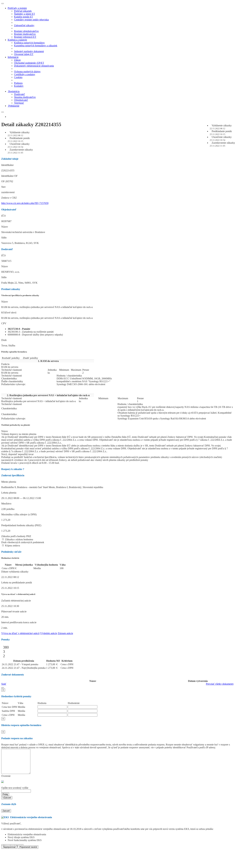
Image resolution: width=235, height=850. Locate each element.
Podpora (18, 83)
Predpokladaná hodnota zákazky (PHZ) (21, 525)
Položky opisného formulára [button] (14, 352)
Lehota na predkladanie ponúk (16, 582)
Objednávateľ (21, 100)
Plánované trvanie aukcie (14, 611)
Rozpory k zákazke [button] (12, 469)
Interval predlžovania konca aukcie (18, 622)
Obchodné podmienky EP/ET (29, 62)
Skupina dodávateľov (25, 97)
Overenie (6, 776)
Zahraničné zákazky (24, 25)
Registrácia (14, 91)
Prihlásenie (13, 105)
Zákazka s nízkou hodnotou (18, 539)
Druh (4, 340)
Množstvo (6, 503)
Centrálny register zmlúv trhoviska (31, 19)
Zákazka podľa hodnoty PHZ (16, 536)
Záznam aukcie (65, 633)
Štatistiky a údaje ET (24, 13)
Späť (3, 683)
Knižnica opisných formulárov (29, 42)
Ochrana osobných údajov (27, 71)
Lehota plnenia (8, 492)
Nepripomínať (9, 847)
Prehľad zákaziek (23, 11)
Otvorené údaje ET (23, 54)
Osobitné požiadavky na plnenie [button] (15, 425)
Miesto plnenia (8, 481)
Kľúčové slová (8, 312)
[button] (2, 687)
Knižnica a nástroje (17, 39)
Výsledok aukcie (48, 633)
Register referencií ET (25, 37)
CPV (3, 323)
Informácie (13, 57)
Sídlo (4, 237)
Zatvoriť (6, 811)
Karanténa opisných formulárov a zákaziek (35, 45)
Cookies (18, 77)
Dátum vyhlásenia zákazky (14, 571)
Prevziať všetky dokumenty (220, 683)
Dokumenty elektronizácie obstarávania (34, 65)
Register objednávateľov (26, 31)
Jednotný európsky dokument (29, 51)
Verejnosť (19, 103)
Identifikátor (7, 165)
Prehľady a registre (17, 8)
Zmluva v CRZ (9, 197)
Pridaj (5, 794)
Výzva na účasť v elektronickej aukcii (20, 633)
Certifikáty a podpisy (24, 74)
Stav (3, 186)
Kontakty (19, 86)
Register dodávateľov (25, 34)
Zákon (17, 60)
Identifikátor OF (9, 176)
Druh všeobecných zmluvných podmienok (22, 542)
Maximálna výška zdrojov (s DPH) (19, 514)
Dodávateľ (19, 94)
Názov (4, 226)
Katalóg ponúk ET (23, 16)
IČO (3, 215)
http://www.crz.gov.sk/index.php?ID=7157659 (24, 203)
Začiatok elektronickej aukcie (16, 600)
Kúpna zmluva (12, 545)
